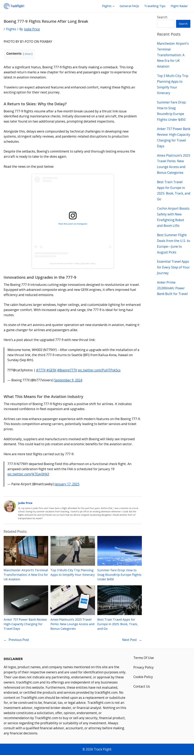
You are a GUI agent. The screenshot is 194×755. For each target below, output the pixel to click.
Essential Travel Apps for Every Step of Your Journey (173, 267)
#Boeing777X (67, 370)
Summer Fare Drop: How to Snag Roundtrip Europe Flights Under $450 (119, 574)
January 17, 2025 (67, 484)
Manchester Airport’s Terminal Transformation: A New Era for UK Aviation (26, 574)
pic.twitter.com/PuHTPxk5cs (99, 370)
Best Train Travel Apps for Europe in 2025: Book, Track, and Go (117, 624)
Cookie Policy (143, 677)
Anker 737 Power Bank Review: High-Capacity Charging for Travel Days (25, 624)
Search (162, 17)
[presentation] (26, 551)
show (28, 53)
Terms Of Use (143, 658)
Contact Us (141, 686)
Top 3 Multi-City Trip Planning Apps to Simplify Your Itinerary (72, 572)
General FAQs (129, 6)
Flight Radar (179, 6)
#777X (41, 370)
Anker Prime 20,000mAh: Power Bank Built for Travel (172, 288)
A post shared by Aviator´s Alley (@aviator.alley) (72, 263)
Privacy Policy (143, 667)
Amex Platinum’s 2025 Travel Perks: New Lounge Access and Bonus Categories (72, 624)
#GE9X (51, 370)
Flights (11, 29)
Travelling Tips (155, 6)
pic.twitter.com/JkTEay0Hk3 (28, 474)
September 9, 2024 (68, 380)
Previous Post (19, 640)
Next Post (129, 640)
